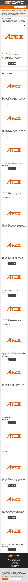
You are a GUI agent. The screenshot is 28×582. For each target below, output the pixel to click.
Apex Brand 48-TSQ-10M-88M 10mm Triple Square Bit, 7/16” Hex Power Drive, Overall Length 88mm (13, 99)
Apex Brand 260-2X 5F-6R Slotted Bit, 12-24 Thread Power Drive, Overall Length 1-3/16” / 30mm (13, 480)
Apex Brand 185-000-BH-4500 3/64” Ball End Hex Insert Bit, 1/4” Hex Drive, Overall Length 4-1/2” (13, 544)
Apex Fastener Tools (13, 10)
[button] (6, 7)
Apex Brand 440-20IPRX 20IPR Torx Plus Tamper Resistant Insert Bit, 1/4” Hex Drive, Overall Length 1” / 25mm (14, 353)
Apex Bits (12, 12)
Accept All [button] (5, 578)
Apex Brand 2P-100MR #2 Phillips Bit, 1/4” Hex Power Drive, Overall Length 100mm (14, 448)
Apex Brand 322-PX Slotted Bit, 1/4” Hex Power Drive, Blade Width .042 (14, 416)
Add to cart (12, 63)
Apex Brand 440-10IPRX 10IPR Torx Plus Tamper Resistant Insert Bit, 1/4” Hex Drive (13, 385)
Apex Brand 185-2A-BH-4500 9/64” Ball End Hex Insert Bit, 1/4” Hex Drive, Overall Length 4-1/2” (13, 512)
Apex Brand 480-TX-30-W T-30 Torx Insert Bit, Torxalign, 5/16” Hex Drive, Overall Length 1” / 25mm (14, 226)
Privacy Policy (19, 576)
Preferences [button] (17, 578)
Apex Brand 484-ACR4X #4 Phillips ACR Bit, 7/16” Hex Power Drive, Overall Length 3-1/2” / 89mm (13, 162)
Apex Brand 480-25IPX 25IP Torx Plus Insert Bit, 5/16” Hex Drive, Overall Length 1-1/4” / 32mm (12, 258)
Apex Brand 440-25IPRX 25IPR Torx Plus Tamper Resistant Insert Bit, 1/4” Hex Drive (13, 321)
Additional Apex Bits (18, 12)
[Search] (24, 7)
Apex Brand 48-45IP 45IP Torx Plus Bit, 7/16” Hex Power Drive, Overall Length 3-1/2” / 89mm (13, 194)
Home (3, 10)
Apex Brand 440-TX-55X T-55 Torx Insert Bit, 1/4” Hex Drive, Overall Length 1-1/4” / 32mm (13, 289)
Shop (7, 10)
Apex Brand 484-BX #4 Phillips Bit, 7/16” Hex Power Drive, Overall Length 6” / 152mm (13, 131)
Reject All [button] (11, 578)
